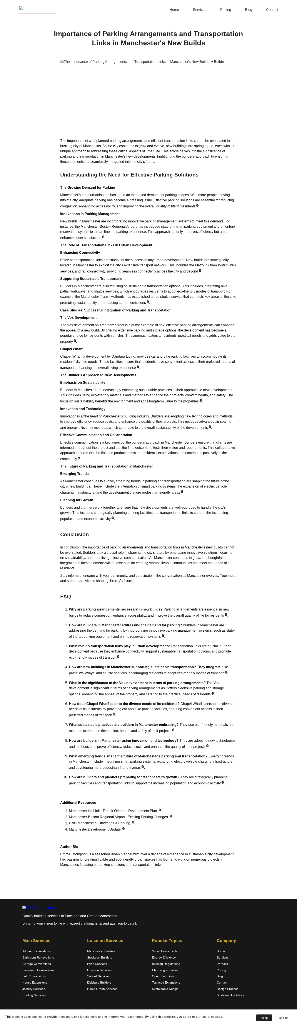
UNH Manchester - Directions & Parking (99, 823)
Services (199, 10)
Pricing (225, 10)
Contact (272, 10)
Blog (248, 10)
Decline (283, 1017)
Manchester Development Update (95, 829)
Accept (264, 1017)
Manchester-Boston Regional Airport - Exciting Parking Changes (118, 817)
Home (174, 10)
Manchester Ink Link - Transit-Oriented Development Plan (113, 811)
